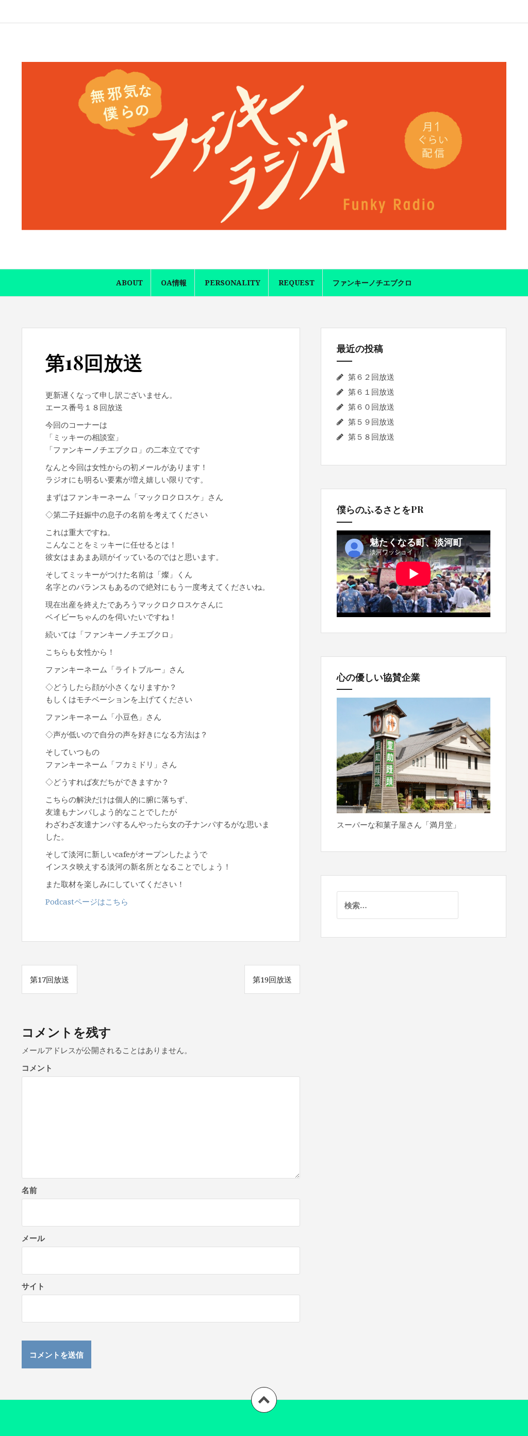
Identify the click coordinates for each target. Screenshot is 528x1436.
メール (33, 1238)
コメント (37, 1067)
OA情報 (174, 282)
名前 (29, 1190)
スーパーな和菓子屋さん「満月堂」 (398, 824)
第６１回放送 (371, 391)
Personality (232, 282)
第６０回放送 (371, 406)
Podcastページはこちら (86, 901)
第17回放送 (49, 979)
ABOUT (129, 282)
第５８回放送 (371, 436)
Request (296, 282)
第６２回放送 (371, 377)
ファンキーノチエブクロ (372, 282)
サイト (33, 1286)
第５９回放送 (371, 421)
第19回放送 (272, 979)
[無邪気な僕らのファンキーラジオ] (264, 145)
